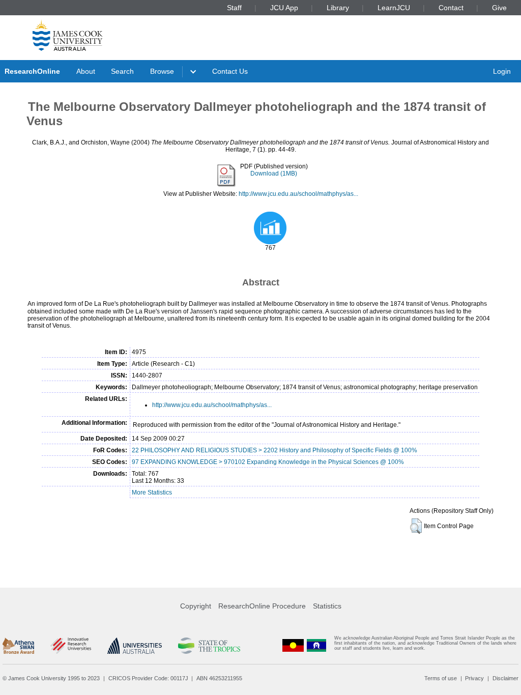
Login (502, 71)
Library (338, 8)
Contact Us (230, 71)
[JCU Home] (68, 35)
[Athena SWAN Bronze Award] (18, 646)
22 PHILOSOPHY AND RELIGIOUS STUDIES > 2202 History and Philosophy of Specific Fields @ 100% (274, 450)
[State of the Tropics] (209, 646)
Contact (451, 8)
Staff (234, 8)
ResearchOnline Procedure (262, 606)
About (85, 71)
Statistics (327, 606)
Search (122, 71)
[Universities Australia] (134, 646)
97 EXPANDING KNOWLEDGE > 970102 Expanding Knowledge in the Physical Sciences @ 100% (268, 462)
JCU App (284, 8)
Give (499, 8)
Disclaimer (505, 678)
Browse (162, 71)
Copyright (195, 606)
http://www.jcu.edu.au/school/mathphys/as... (298, 193)
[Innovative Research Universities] (70, 646)
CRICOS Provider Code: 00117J (148, 678)
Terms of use (440, 678)
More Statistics (152, 492)
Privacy (474, 678)
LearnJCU (394, 8)
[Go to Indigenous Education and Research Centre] (293, 645)
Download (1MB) (273, 173)
